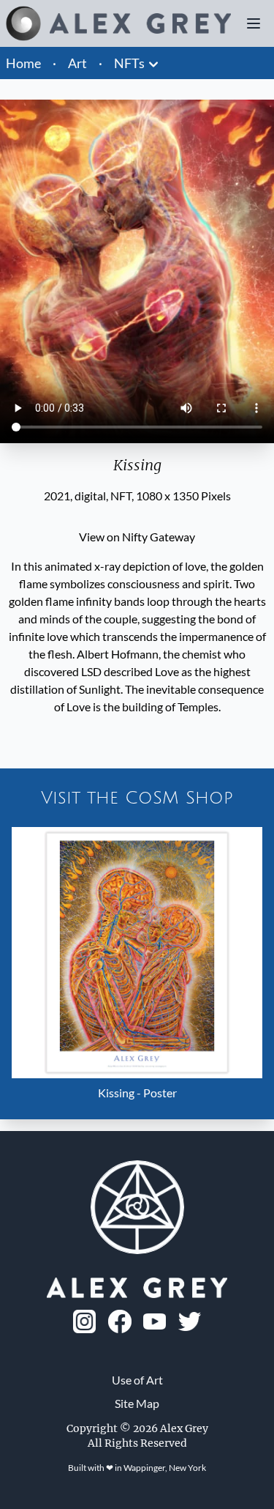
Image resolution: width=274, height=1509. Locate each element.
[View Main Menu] (253, 23)
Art (77, 63)
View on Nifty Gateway (137, 537)
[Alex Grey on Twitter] (190, 1321)
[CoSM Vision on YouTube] (155, 1321)
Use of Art (137, 1380)
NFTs (129, 63)
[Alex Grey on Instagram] (84, 1321)
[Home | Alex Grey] (118, 23)
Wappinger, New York (164, 1467)
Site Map (137, 1403)
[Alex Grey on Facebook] (120, 1321)
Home (23, 63)
